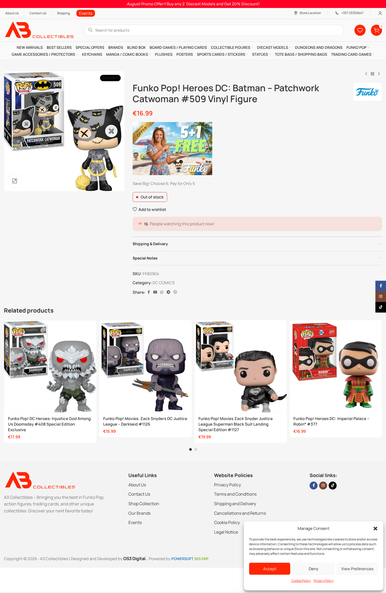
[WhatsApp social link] (162, 292)
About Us (137, 485)
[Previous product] (366, 74)
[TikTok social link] (333, 486)
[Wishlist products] (360, 30)
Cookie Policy (301, 580)
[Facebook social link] (148, 292)
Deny (313, 569)
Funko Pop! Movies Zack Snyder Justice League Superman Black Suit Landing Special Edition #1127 (235, 424)
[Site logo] (39, 30)
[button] (375, 528)
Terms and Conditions (235, 494)
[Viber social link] (175, 292)
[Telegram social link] (168, 292)
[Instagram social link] (323, 486)
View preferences (357, 569)
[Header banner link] (193, 4)
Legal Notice (226, 532)
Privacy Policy (323, 580)
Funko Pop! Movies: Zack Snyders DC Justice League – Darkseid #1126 (145, 421)
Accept (269, 569)
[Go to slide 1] (190, 449)
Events (135, 522)
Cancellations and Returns (240, 513)
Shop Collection (143, 504)
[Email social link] (155, 292)
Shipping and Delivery (235, 504)
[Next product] (379, 74)
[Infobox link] (85, 13)
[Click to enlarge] (14, 181)
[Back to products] (372, 74)
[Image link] (39, 480)
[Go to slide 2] (195, 449)
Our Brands (139, 513)
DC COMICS (164, 282)
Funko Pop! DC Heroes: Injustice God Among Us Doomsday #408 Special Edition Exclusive (49, 424)
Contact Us (139, 494)
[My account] (380, 13)
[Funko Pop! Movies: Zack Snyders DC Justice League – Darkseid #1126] (145, 366)
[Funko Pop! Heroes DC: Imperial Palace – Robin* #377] (335, 366)
